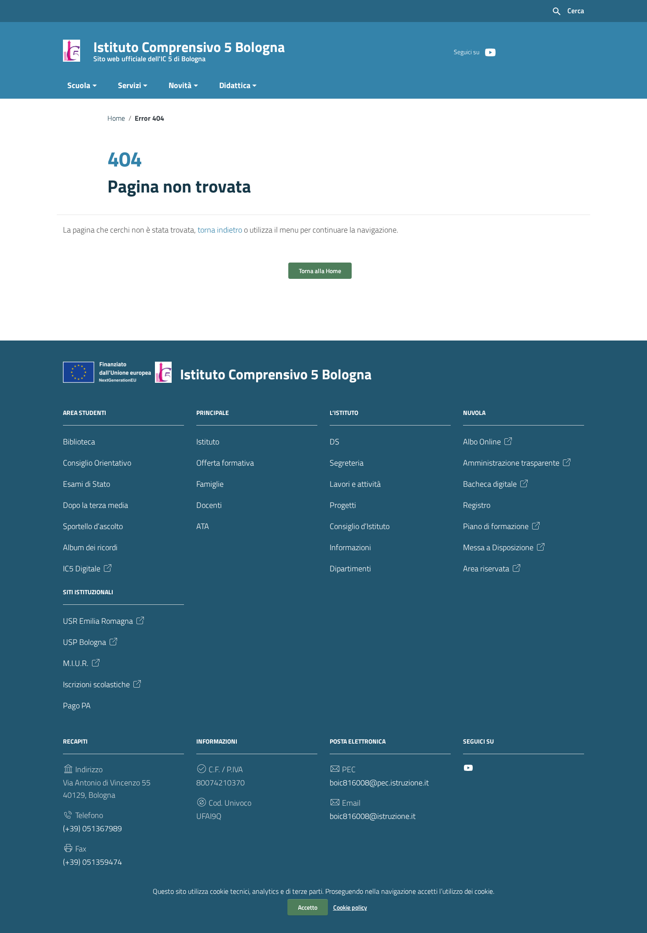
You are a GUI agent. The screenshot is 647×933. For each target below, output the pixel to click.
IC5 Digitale (81, 568)
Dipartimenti (350, 568)
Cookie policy (350, 907)
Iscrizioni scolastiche (96, 684)
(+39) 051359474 (92, 862)
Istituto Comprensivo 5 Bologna (189, 48)
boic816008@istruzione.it (372, 816)
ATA (202, 526)
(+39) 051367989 (92, 828)
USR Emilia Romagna (98, 621)
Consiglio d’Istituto (360, 526)
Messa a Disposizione (498, 547)
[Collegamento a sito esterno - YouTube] (490, 51)
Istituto (207, 442)
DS (334, 442)
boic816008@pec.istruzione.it (379, 783)
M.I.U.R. (75, 663)
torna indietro (220, 230)
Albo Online (482, 442)
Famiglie (210, 484)
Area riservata (486, 568)
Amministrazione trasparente (511, 463)
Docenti (209, 505)
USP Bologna (84, 642)
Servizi (129, 85)
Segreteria (347, 463)
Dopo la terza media (95, 505)
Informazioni (350, 547)
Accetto (307, 907)
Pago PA (77, 705)
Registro (476, 505)
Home (116, 118)
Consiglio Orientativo (97, 463)
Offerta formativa (225, 463)
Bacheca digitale (490, 484)
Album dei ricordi (90, 547)
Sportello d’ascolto (93, 526)
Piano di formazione (496, 526)
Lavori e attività (355, 484)
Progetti (343, 505)
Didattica (234, 85)
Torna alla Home (320, 270)
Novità (180, 85)
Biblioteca (79, 442)
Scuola (78, 85)
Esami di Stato (86, 484)
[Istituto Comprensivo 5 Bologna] (71, 50)
